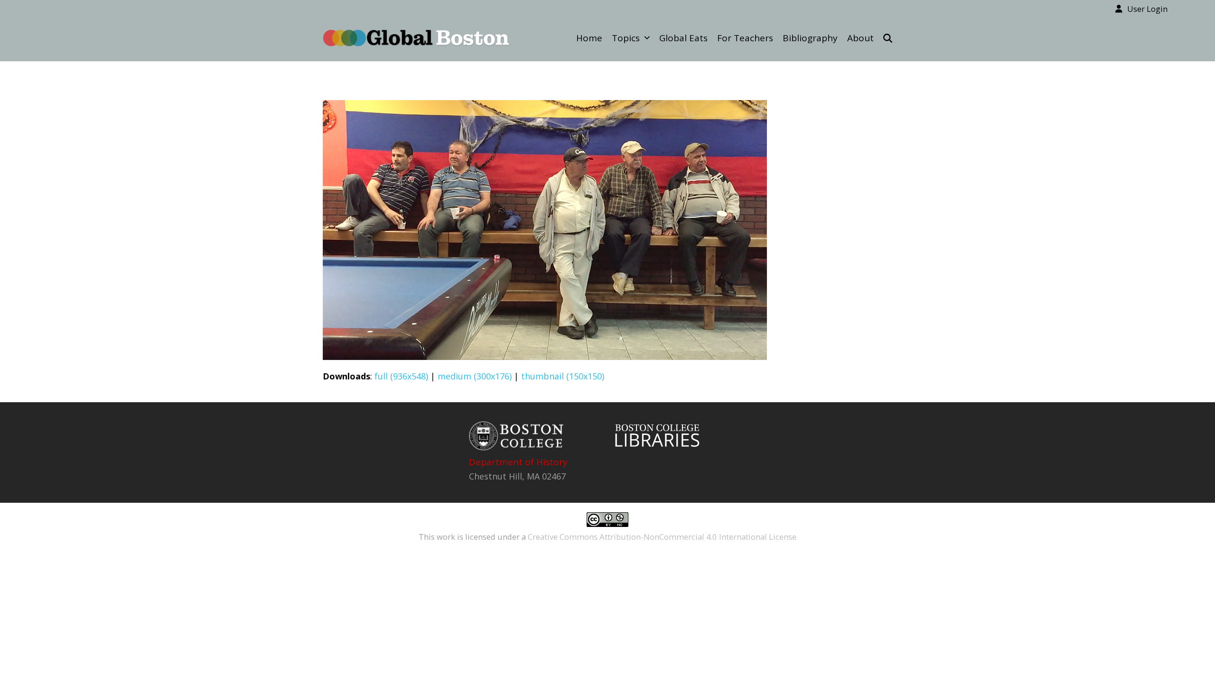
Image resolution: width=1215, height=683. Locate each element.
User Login (1147, 8)
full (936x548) (401, 376)
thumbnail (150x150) (562, 376)
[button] (887, 38)
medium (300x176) (475, 376)
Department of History (518, 462)
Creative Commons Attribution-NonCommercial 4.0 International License (662, 536)
